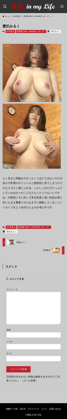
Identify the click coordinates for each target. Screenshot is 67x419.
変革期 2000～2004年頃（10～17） (31, 31)
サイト (9, 353)
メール (9, 341)
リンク (44, 409)
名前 (8, 330)
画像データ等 (12, 409)
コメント (12, 289)
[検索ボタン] (5, 6)
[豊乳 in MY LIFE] (33, 6)
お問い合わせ (55, 409)
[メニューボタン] (62, 6)
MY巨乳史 (10, 31)
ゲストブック (33, 409)
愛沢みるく (55, 31)
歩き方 (23, 409)
